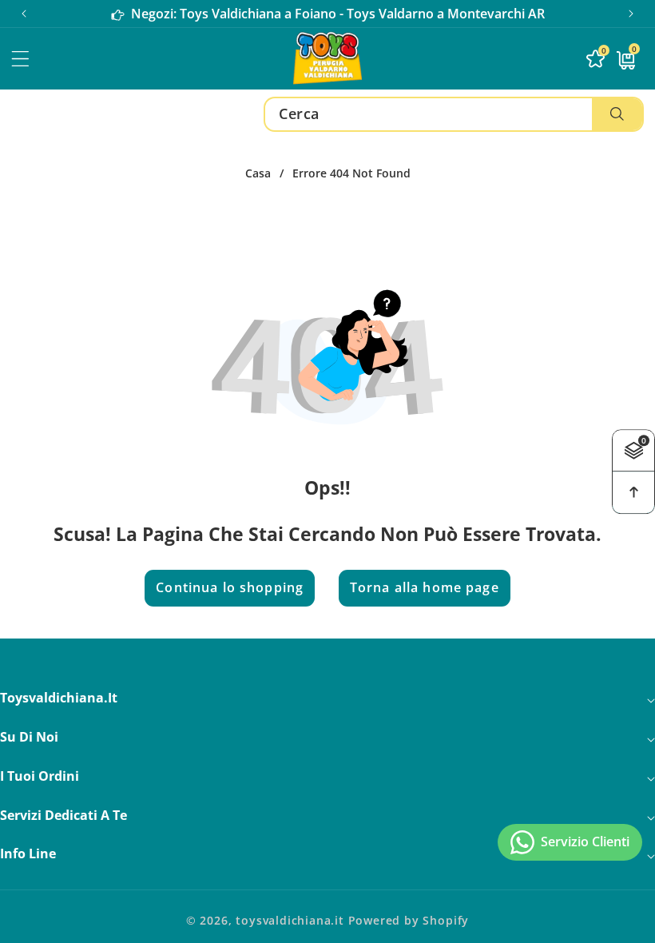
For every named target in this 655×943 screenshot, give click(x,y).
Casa (258, 173)
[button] (631, 14)
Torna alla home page (424, 587)
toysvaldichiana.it (290, 920)
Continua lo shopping (230, 587)
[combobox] (453, 114)
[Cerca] (617, 114)
